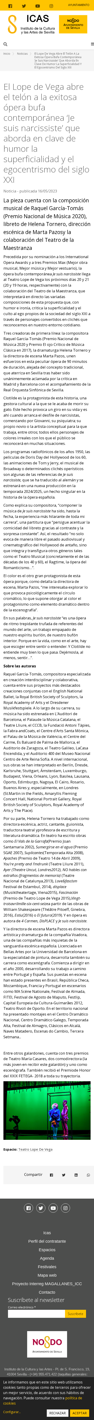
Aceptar (80, 1413)
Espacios (47, 1250)
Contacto (47, 1292)
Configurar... (12, 1412)
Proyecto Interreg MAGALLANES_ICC (47, 1284)
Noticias (22, 54)
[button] (92, 44)
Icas (47, 1233)
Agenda (47, 1258)
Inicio (6, 54)
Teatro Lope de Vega (35, 1149)
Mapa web (47, 1275)
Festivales (47, 1267)
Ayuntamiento (78, 5)
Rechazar (57, 1413)
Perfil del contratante (47, 1241)
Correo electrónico (22, 1307)
